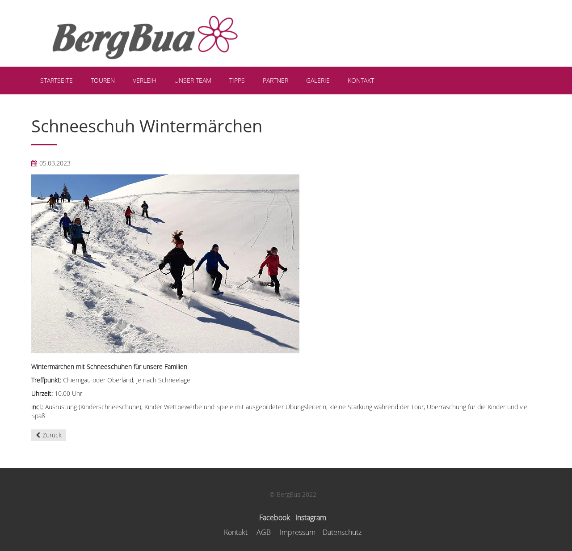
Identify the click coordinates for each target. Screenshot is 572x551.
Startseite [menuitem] (56, 80)
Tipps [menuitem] (237, 80)
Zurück (52, 435)
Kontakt (236, 532)
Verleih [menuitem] (144, 80)
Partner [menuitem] (275, 80)
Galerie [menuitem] (318, 80)
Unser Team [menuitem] (192, 80)
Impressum (297, 532)
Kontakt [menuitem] (361, 80)
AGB (264, 532)
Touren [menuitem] (103, 80)
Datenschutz (342, 532)
